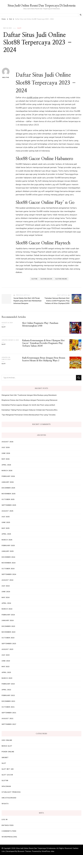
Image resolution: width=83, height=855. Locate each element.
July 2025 (6, 517)
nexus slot (7, 746)
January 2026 (8, 482)
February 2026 (8, 476)
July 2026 (6, 447)
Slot (19, 28)
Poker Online (8, 752)
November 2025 (8, 494)
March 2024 (7, 609)
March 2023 (7, 678)
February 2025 (8, 546)
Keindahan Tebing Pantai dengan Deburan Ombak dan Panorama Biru (29, 410)
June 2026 (6, 453)
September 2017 (9, 724)
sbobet (5, 758)
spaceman (6, 786)
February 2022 (8, 695)
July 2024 (6, 586)
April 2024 (6, 603)
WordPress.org (9, 837)
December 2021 (8, 701)
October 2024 (8, 569)
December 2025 (8, 488)
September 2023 (9, 644)
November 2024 (8, 563)
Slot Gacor (7, 775)
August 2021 (7, 719)
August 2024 (7, 580)
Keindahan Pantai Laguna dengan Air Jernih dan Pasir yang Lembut (28, 405)
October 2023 (8, 638)
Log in (4, 819)
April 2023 (6, 672)
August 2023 (7, 649)
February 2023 (8, 684)
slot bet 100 (8, 769)
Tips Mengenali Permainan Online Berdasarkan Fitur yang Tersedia (28, 415)
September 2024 (9, 574)
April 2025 (6, 534)
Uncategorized (9, 798)
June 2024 (6, 592)
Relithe (5, 77)
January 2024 (8, 620)
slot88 (34, 279)
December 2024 (8, 557)
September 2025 (9, 505)
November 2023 (8, 632)
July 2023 (6, 655)
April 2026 (6, 465)
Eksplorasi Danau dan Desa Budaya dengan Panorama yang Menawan (29, 400)
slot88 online (32, 97)
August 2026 (7, 442)
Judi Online (7, 740)
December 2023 (8, 626)
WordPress (46, 851)
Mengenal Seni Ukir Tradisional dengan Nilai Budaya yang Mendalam (29, 395)
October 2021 (8, 707)
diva (52, 851)
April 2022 (6, 690)
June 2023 (6, 661)
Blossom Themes (24, 851)
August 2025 (7, 511)
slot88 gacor (46, 279)
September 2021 (9, 713)
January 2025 (8, 551)
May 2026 (6, 459)
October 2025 (8, 499)
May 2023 (6, 667)
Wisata (5, 804)
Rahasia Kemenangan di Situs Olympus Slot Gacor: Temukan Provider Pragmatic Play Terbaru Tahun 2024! (43, 343)
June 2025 (6, 522)
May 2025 (6, 528)
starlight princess (11, 792)
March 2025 (7, 540)
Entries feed (8, 825)
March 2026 (7, 471)
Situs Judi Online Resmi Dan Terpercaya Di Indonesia (41, 5)
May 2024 (6, 597)
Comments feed (9, 831)
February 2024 (8, 615)
